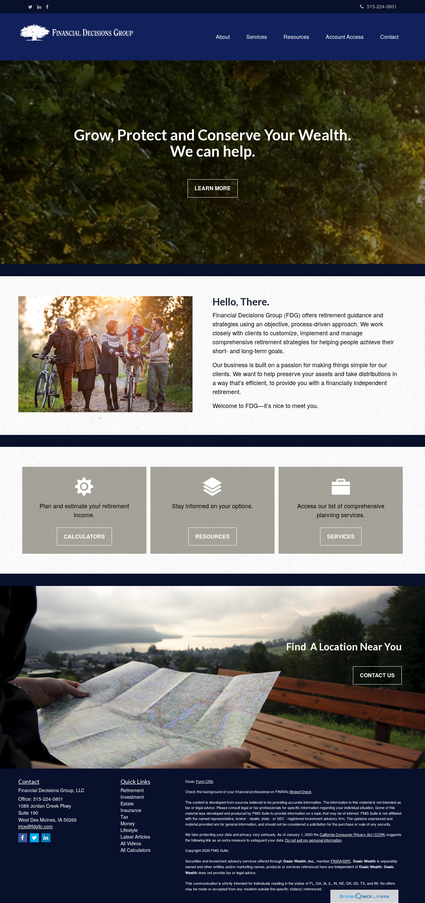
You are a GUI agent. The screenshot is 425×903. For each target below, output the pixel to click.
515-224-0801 (382, 6)
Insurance (131, 810)
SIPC (347, 860)
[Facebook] (47, 6)
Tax (124, 816)
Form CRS (204, 781)
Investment (132, 796)
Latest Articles (135, 836)
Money (128, 823)
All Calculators (135, 850)
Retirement (132, 790)
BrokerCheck (300, 791)
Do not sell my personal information (313, 840)
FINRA (336, 860)
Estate (127, 803)
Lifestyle (129, 830)
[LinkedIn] (39, 6)
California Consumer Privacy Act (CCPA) (352, 834)
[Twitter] (30, 6)
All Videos (131, 843)
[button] (223, 37)
